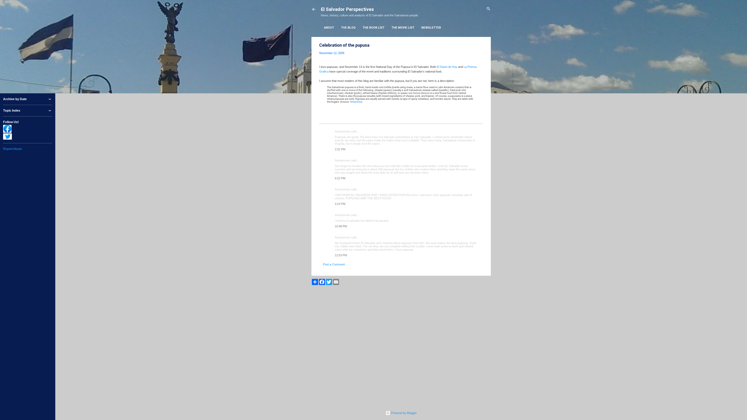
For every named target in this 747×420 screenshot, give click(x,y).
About (329, 27)
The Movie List (402, 27)
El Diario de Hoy (447, 66)
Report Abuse (12, 148)
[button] (480, 45)
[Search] (488, 9)
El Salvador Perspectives (347, 9)
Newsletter (431, 27)
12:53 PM (341, 255)
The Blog (348, 27)
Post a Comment (334, 264)
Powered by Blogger (403, 413)
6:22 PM (340, 178)
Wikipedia (355, 101)
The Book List (373, 27)
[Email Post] (329, 116)
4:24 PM (340, 204)
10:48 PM (341, 226)
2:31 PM (340, 149)
